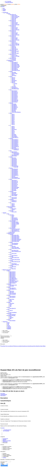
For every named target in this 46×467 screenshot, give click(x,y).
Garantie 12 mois (6, 447)
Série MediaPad (15, 243)
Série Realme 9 (15, 177)
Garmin (8, 290)
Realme (11, 168)
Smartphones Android (11, 60)
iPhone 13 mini (15, 32)
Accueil (1, 346)
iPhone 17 (14, 57)
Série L (13, 130)
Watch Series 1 (12, 276)
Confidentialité (5, 456)
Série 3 (13, 116)
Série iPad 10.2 (15, 218)
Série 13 (13, 77)
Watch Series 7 (12, 279)
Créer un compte (6, 331)
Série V (13, 133)
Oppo (10, 150)
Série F (13, 126)
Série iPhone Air (12, 58)
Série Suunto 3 (12, 297)
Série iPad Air (12, 232)
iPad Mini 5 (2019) (15, 222)
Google (11, 156)
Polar (8, 309)
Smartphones (5, 438)
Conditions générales (7, 455)
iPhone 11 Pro (14, 42)
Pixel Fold (16, 167)
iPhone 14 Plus (15, 27)
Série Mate (14, 72)
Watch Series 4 (12, 273)
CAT (10, 196)
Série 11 (13, 79)
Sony (10, 89)
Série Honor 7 (14, 180)
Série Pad (14, 268)
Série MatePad (15, 244)
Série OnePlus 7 (15, 143)
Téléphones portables (17, 346)
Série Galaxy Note (15, 64)
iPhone (8, 13)
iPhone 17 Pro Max (15, 56)
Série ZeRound (12, 314)
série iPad (11, 214)
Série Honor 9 (14, 183)
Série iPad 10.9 (15, 219)
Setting (4, 10)
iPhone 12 (14, 36)
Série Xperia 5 (14, 93)
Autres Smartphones (11, 206)
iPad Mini (13, 227)
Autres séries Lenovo (16, 248)
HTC (10, 262)
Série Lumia (14, 211)
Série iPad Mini (12, 220)
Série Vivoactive (12, 293)
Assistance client (6, 449)
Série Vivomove (12, 294)
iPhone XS (14, 48)
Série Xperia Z (14, 101)
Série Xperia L (14, 90)
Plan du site (5, 442)
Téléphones (5, 441)
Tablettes (4, 439)
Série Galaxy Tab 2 (15, 236)
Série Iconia (14, 253)
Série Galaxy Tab (15, 235)
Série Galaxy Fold (15, 67)
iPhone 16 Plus (15, 17)
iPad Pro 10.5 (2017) (16, 229)
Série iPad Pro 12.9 (15, 231)
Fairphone (11, 199)
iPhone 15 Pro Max (15, 24)
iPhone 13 (14, 31)
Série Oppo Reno (15, 152)
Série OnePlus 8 (15, 144)
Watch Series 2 (12, 275)
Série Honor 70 (15, 181)
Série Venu (11, 292)
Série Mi (13, 81)
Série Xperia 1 (14, 91)
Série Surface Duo (15, 257)
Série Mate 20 (40, 346)
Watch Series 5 (12, 272)
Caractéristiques (3, 394)
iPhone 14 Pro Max (15, 29)
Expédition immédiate (7, 446)
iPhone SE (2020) (15, 51)
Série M (11, 310)
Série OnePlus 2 (15, 139)
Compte (4, 9)
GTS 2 (10, 304)
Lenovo (11, 245)
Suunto (8, 295)
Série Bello (14, 134)
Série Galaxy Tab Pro (16, 240)
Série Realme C (15, 174)
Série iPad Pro (12, 228)
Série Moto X (14, 108)
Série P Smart (14, 73)
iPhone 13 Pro (14, 33)
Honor (10, 179)
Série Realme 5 (15, 172)
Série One (14, 110)
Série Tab (13, 246)
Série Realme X (15, 173)
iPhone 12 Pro (14, 38)
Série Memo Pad (15, 250)
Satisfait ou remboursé (7, 448)
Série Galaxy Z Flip (15, 65)
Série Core (14, 193)
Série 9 (13, 122)
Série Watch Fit (12, 288)
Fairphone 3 (14, 200)
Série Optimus (14, 136)
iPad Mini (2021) (15, 221)
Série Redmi (14, 80)
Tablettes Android (10, 233)
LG (10, 125)
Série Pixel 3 (14, 159)
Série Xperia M (15, 96)
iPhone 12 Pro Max (15, 39)
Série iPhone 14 (12, 25)
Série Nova (14, 75)
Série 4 (13, 117)
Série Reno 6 (16, 153)
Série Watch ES (12, 308)
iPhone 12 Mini (15, 37)
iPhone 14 (14, 26)
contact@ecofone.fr (9, 2)
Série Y (13, 74)
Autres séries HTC (15, 264)
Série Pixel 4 (14, 160)
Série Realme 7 (15, 170)
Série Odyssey (15, 194)
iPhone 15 (14, 21)
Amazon (11, 260)
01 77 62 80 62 (8, 1)
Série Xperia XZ (15, 100)
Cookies (4, 457)
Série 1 (13, 114)
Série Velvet (14, 135)
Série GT (13, 176)
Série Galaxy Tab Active (16, 239)
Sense (10, 301)
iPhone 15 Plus (15, 22)
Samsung (11, 61)
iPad (8, 213)
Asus (10, 249)
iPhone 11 (14, 41)
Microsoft (11, 210)
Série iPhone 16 (12, 14)
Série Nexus (14, 129)
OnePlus (11, 138)
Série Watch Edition (13, 278)
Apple (8, 270)
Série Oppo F (14, 155)
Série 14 (13, 82)
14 (14, 84)
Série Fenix (11, 291)
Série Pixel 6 (14, 162)
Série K (13, 128)
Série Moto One (15, 107)
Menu (4, 8)
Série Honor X (14, 186)
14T (14, 85)
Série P (13, 209)
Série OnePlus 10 (15, 146)
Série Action (14, 192)
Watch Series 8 (12, 282)
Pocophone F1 (15, 87)
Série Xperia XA (15, 99)
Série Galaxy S (15, 62)
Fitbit (8, 298)
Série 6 (13, 119)
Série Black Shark (15, 88)
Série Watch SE (12, 277)
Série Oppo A (14, 151)
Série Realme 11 (15, 175)
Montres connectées (7, 440)
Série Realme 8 (15, 169)
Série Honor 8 (14, 185)
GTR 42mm (11, 303)
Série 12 (13, 78)
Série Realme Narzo (16, 178)
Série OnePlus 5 (15, 141)
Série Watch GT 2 (12, 289)
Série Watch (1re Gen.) (13, 280)
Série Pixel (14, 157)
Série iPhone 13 (12, 30)
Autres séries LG (15, 137)
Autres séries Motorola (16, 112)
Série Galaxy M (15, 69)
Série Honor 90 (15, 188)
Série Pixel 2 (14, 158)
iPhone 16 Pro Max (15, 16)
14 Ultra (15, 83)
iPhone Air (14, 59)
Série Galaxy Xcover (16, 70)
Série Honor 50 (15, 182)
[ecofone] (2, 6)
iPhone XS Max (15, 49)
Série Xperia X (15, 97)
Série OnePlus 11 (15, 148)
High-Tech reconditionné (8, 346)
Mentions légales (6, 454)
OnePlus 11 (16, 149)
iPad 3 (13, 215)
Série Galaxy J (15, 68)
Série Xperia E (15, 95)
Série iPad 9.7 (14, 217)
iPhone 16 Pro (14, 15)
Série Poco (14, 86)
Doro (8, 323)
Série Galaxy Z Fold (16, 66)
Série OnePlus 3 (15, 140)
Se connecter (5, 332)
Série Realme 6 (15, 171)
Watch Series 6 (12, 271)
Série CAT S (14, 198)
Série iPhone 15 (12, 20)
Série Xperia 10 (15, 92)
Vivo (10, 202)
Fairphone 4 (14, 201)
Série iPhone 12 (12, 35)
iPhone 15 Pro (14, 23)
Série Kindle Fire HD (16, 261)
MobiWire (9, 328)
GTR (10, 306)
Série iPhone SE (12, 50)
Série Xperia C (15, 94)
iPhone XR (14, 47)
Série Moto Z (14, 109)
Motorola (11, 102)
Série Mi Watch (12, 320)
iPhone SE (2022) (15, 53)
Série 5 (13, 118)
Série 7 (13, 120)
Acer (10, 252)
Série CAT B (14, 197)
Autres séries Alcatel (16, 259)
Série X (13, 123)
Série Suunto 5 (12, 296)
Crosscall (11, 191)
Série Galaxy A (15, 63)
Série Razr (14, 111)
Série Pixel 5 (14, 161)
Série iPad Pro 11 (15, 230)
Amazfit (8, 302)
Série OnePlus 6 (15, 142)
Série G (13, 124)
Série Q (13, 131)
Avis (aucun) (2, 395)
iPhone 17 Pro (14, 55)
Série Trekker (14, 195)
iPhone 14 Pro (14, 28)
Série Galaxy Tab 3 (15, 237)
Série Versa (11, 299)
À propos (4, 453)
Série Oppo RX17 (15, 154)
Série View (14, 189)
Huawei (11, 71)
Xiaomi (10, 76)
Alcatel (10, 258)
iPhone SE (14, 52)
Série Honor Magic (15, 187)
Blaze (10, 300)
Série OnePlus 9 (15, 145)
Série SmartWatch (13, 312)
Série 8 (13, 121)
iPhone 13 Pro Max (15, 34)
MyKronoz (9, 313)
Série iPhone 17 (12, 54)
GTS (10, 305)
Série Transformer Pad (16, 251)
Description (2, 393)
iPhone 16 (14, 19)
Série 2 (13, 115)
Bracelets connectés (11, 315)
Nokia (10, 113)
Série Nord (14, 147)
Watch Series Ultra (13, 281)
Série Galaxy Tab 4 (15, 238)
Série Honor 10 (15, 184)
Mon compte (5, 330)
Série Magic (14, 190)
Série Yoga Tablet (15, 247)
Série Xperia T (14, 98)
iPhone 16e (14, 18)
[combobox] (5, 335)
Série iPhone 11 (12, 40)
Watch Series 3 (12, 274)
